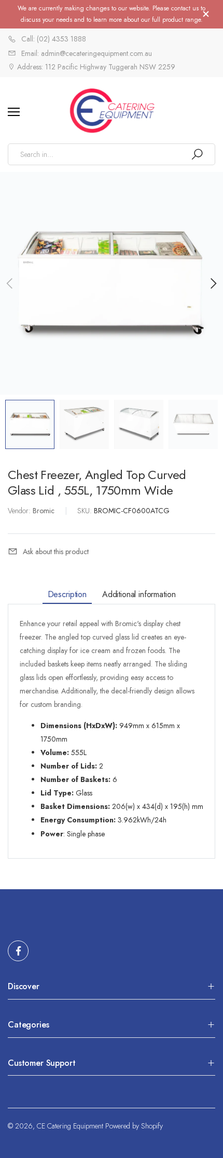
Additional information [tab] (138, 594)
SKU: (85, 510)
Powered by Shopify (134, 1126)
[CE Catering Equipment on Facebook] (18, 950)
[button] (212, 283)
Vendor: (20, 510)
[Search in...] (197, 154)
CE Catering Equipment (70, 1126)
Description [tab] (67, 594)
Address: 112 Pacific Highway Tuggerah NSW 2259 (95, 67)
